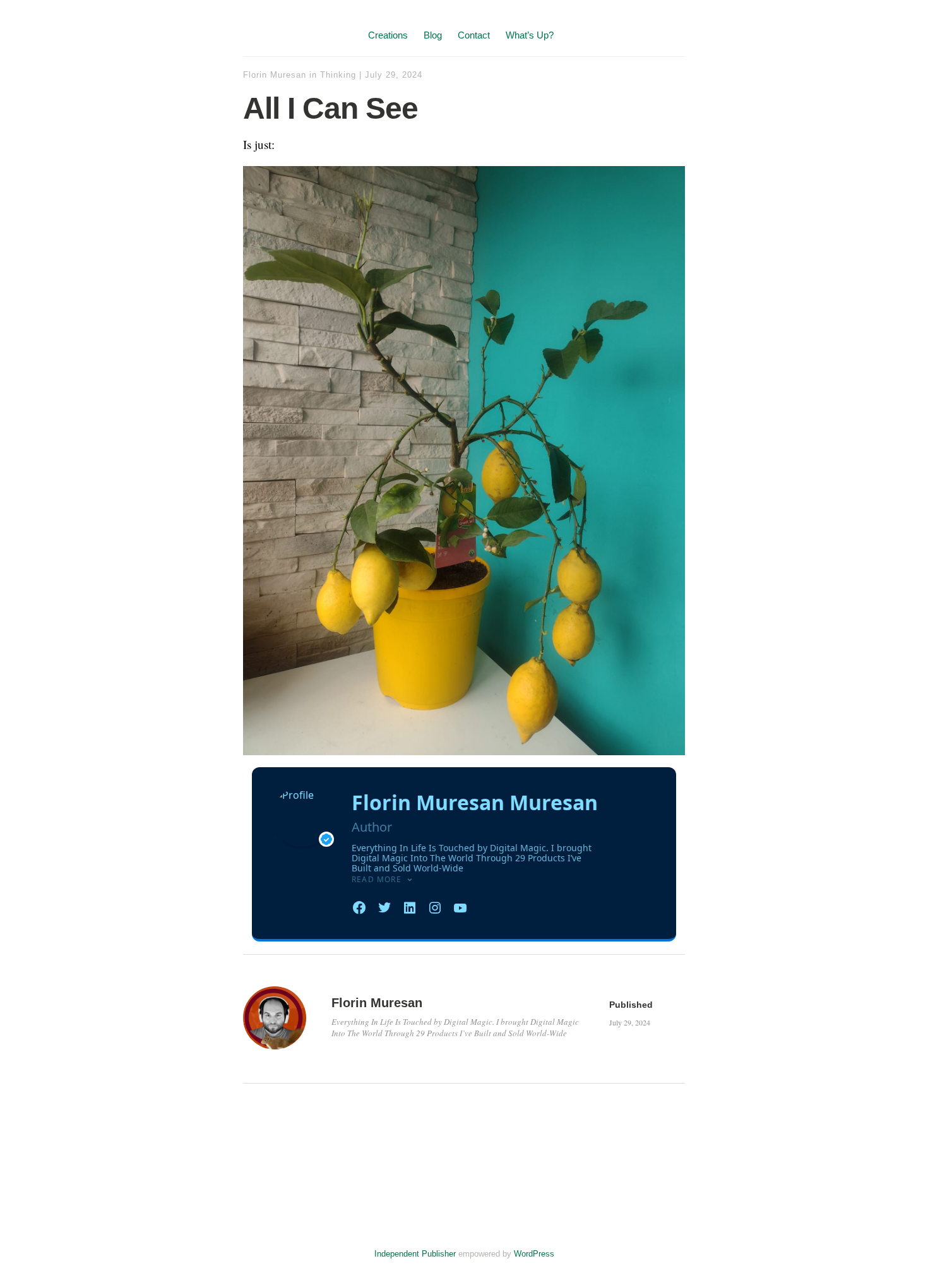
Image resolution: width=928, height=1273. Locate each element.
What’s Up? (530, 35)
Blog (433, 35)
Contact (474, 35)
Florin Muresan (274, 75)
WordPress (534, 1253)
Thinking (338, 75)
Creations (388, 35)
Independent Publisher (415, 1253)
